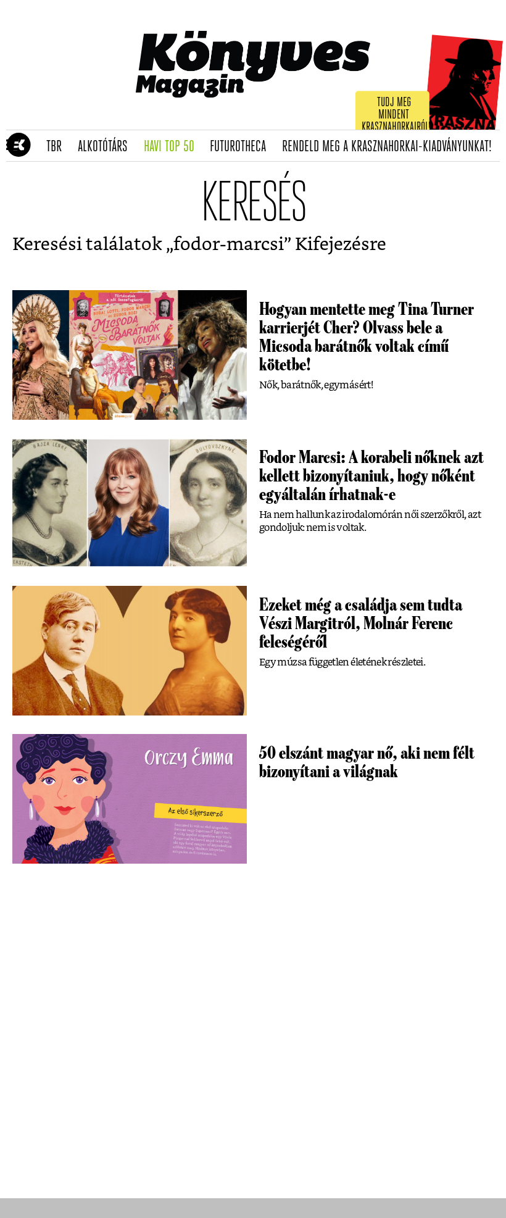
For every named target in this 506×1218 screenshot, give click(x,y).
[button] (12, 146)
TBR (58, 147)
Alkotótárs (107, 147)
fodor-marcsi (228, 245)
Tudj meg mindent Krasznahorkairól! (396, 115)
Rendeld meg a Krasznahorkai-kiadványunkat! (391, 147)
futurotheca (242, 147)
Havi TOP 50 (173, 147)
